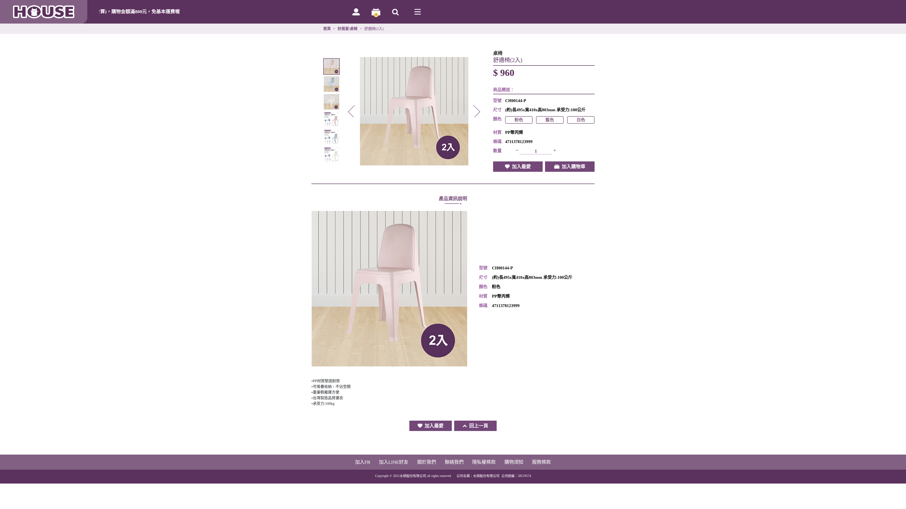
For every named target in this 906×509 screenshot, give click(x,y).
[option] (414, 111)
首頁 (327, 29)
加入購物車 (573, 166)
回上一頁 (478, 425)
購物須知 (513, 462)
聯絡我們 (454, 462)
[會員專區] (356, 11)
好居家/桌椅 (347, 29)
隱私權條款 (484, 462)
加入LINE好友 (393, 462)
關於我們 (426, 462)
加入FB (362, 462)
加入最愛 (521, 166)
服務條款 (541, 462)
